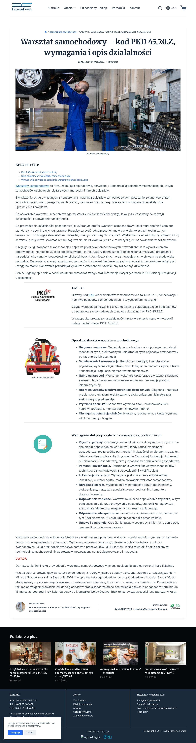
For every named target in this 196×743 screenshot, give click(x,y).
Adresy (77, 708)
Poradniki (118, 8)
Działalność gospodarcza (91, 62)
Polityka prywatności (148, 700)
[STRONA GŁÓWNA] (46, 32)
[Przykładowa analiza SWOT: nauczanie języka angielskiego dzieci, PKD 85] (75, 653)
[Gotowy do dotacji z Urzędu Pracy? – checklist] (120, 653)
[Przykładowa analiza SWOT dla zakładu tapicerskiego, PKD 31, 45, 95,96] (30, 653)
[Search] (160, 8)
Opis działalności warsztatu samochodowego (46, 175)
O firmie (53, 8)
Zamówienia (79, 700)
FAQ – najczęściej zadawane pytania (156, 708)
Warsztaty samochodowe (32, 186)
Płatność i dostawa (147, 704)
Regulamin (142, 711)
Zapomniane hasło (83, 715)
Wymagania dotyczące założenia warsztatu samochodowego (54, 179)
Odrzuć (30, 732)
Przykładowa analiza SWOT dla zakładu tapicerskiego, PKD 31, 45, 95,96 (29, 673)
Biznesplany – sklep (93, 8)
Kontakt (135, 8)
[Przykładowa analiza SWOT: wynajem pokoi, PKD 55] (165, 653)
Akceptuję (15, 732)
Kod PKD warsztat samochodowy (39, 172)
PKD (91, 295)
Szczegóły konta (82, 711)
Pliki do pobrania (82, 704)
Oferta (68, 8)
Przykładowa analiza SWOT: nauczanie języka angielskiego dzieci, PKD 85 (74, 673)
